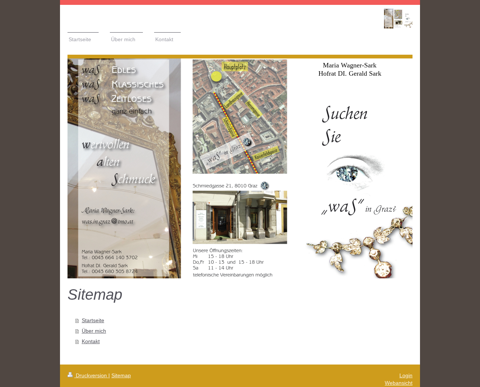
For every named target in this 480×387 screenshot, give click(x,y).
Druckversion (91, 375)
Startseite (93, 320)
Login (405, 375)
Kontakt (91, 341)
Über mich (94, 331)
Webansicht (398, 383)
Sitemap (121, 375)
